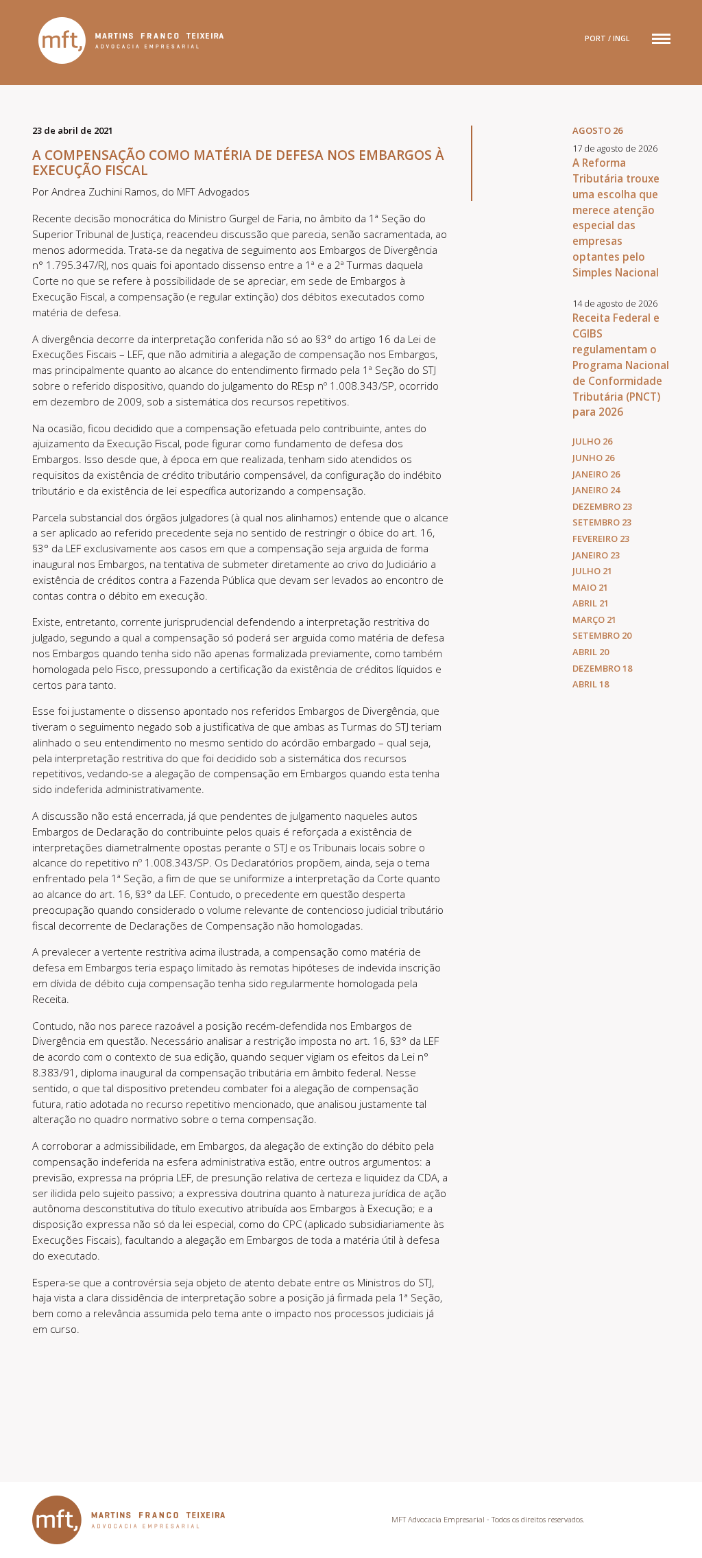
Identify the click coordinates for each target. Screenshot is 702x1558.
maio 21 (590, 587)
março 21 (594, 619)
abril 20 (590, 652)
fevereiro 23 (600, 538)
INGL (621, 38)
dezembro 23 (602, 506)
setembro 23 (601, 522)
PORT (595, 38)
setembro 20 (601, 635)
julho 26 (592, 441)
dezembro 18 (602, 668)
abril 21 (590, 603)
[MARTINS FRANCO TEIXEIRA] (127, 40)
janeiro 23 (596, 555)
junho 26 (593, 457)
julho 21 (592, 571)
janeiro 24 (596, 490)
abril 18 (590, 684)
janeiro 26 (596, 474)
